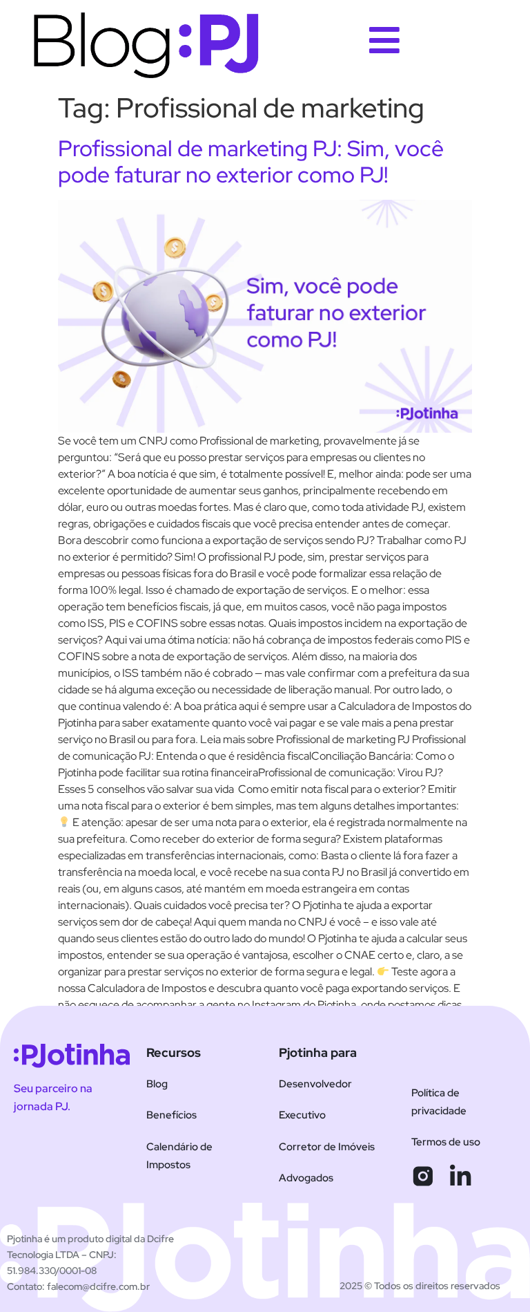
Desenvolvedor (315, 1084)
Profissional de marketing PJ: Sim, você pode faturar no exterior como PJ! (251, 161)
